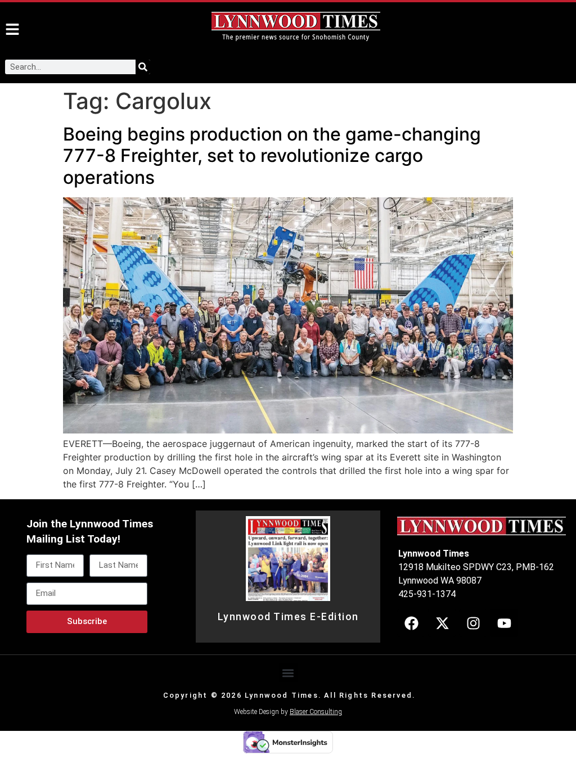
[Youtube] (504, 623)
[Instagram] (473, 623)
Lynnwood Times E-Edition (288, 616)
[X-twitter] (442, 623)
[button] (288, 672)
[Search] (143, 67)
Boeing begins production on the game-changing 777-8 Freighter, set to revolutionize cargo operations (272, 155)
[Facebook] (411, 623)
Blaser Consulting (316, 712)
